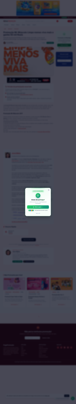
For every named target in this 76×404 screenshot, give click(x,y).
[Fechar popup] (48, 190)
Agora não (38, 213)
